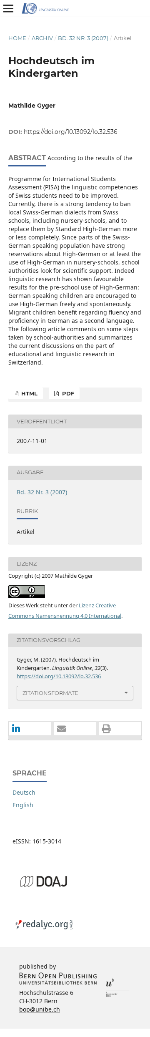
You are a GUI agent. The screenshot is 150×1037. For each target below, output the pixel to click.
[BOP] (58, 983)
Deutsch (23, 792)
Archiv (42, 38)
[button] (30, 729)
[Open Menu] (8, 8)
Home (17, 38)
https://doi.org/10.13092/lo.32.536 (71, 132)
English (22, 805)
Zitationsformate (50, 693)
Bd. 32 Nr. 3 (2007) (83, 38)
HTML (29, 393)
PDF (67, 393)
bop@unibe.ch (39, 1009)
